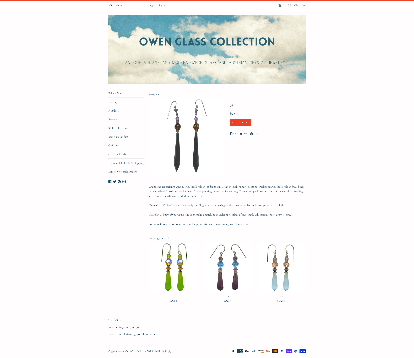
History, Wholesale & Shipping (126, 163)
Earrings (113, 102)
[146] (281, 267)
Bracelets (113, 119)
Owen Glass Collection (135, 351)
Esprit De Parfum (118, 136)
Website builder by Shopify (159, 351)
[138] (173, 267)
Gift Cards (114, 145)
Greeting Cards (117, 154)
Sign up (162, 5)
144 (227, 296)
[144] (227, 267)
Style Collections (118, 128)
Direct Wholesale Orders (122, 171)
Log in (152, 5)
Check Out (300, 5)
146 (281, 296)
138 (173, 296)
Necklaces (114, 110)
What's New (115, 93)
